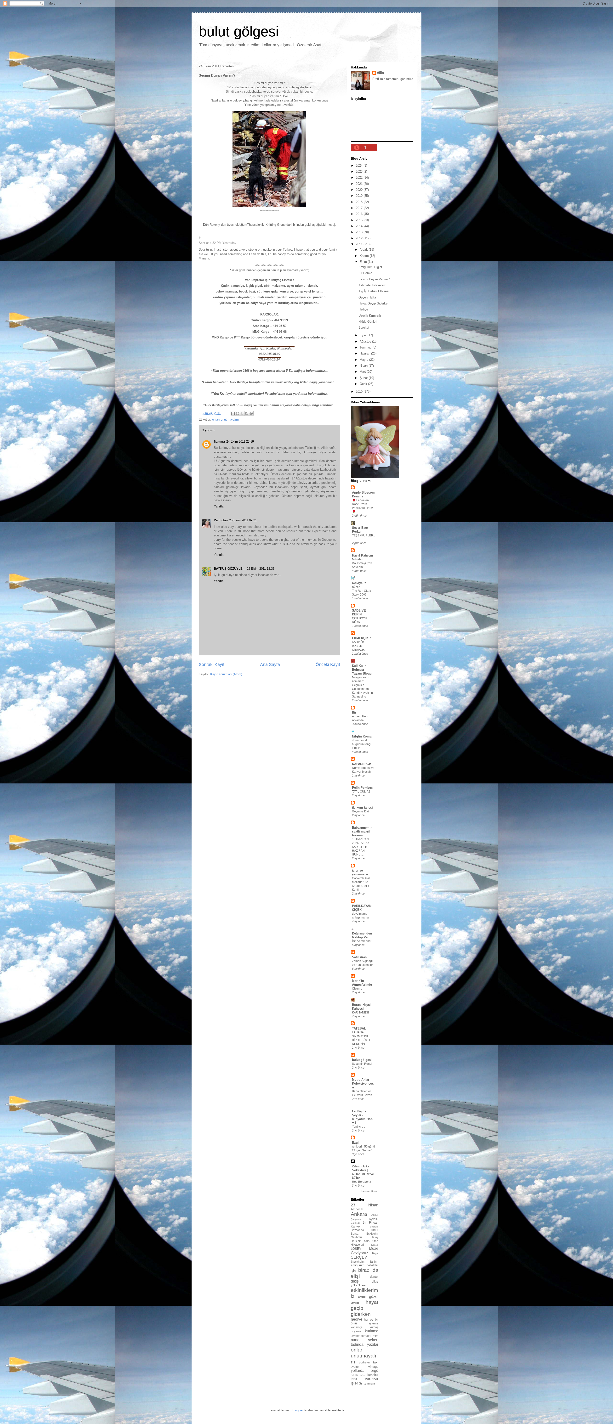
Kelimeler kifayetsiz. (372, 285)
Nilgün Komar (362, 736)
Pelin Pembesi (363, 787)
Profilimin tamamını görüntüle (392, 79)
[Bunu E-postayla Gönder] (233, 413)
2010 (359, 391)
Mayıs (364, 359)
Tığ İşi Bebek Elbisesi (373, 291)
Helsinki (356, 1241)
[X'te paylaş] (242, 413)
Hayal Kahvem (362, 555)
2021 (359, 184)
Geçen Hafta (367, 297)
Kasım (365, 256)
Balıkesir (355, 1222)
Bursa (354, 1233)
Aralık (364, 249)
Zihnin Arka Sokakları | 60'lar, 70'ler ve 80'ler (363, 1172)
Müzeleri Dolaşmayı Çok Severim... (362, 563)
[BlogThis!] (237, 413)
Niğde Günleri (367, 321)
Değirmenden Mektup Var (362, 935)
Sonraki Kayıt (211, 664)
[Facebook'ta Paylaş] (246, 413)
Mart (363, 371)
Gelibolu (356, 1237)
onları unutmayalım (225, 419)
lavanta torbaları (361, 1335)
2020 (359, 189)
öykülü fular (358, 1375)
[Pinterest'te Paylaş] (251, 413)
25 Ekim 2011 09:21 (243, 520)
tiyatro (355, 1366)
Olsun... (357, 988)
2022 (359, 177)
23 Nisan (364, 1205)
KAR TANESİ (360, 1012)
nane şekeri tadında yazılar (364, 1342)
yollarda (357, 1370)
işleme (373, 1323)
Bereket (363, 327)
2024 (359, 165)
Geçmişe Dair (361, 811)
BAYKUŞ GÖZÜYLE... (229, 568)
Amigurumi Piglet (370, 267)
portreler (364, 1362)
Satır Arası (360, 957)
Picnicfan (221, 520)
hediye (356, 1319)
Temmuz (366, 347)
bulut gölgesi (239, 31)
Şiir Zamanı (367, 1383)
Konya (374, 1245)
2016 (359, 214)
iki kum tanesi (362, 807)
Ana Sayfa (270, 664)
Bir (354, 712)
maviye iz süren (359, 585)
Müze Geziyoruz (364, 1250)
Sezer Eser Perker (360, 529)
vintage (373, 1366)
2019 (359, 195)
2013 (359, 232)
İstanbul (372, 1375)
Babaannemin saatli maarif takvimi (362, 831)
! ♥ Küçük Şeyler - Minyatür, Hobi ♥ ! (363, 1117)
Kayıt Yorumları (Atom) (226, 674)
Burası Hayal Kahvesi (361, 1006)
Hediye (363, 309)
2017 (359, 208)
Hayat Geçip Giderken (373, 303)
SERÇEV (359, 1257)
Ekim (364, 262)
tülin (380, 72)
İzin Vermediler (361, 941)
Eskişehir (372, 1233)
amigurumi (358, 1265)
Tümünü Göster (369, 1191)
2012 (359, 238)
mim (375, 1335)
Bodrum (374, 1226)
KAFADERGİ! (361, 764)
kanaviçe (357, 1327)
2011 (359, 244)
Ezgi (355, 1142)
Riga (375, 1253)
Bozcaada (357, 1230)
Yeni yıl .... (358, 1126)
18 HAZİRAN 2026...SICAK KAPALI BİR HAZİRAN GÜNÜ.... (360, 847)
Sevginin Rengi (362, 1063)
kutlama (371, 1331)
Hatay (374, 1237)
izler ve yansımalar (360, 872)
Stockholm (357, 1261)
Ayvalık (373, 1219)
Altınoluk (357, 1209)
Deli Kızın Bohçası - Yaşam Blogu (362, 669)
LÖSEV (356, 1248)
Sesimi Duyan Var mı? (374, 279)
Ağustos (366, 341)
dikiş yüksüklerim (364, 1283)
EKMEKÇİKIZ (361, 638)
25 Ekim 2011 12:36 (260, 568)
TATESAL (359, 1028)
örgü (374, 1370)
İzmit (354, 1379)
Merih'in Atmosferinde (362, 982)
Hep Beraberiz (361, 1181)
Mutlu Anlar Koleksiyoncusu (363, 1083)
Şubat (364, 378)
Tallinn (374, 1261)
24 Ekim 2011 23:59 (240, 441)
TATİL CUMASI (361, 791)
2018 (359, 202)
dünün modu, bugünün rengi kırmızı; (361, 744)
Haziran (365, 353)
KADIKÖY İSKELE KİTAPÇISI (358, 645)
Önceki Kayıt (328, 664)
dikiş (355, 1281)
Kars (366, 1241)
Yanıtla (218, 506)
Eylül (364, 335)
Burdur (373, 1230)
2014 (359, 226)
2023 (359, 171)
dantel (374, 1276)
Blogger (297, 1410)
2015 (359, 220)
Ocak (364, 384)
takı (375, 1362)
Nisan (364, 365)
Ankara (359, 1214)
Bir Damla (365, 273)
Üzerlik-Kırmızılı (369, 315)
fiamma (219, 441)
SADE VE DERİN (359, 612)
